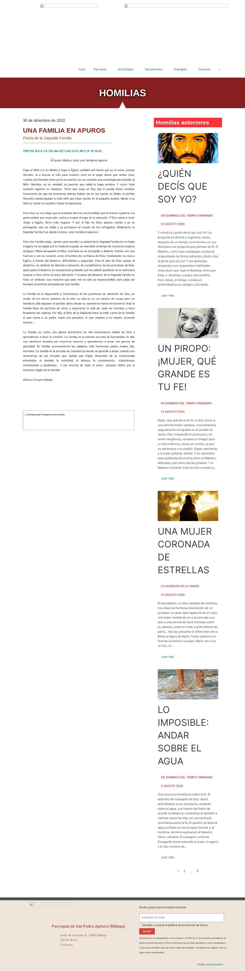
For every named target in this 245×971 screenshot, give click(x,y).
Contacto (204, 69)
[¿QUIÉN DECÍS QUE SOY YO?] (188, 148)
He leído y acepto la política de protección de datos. (175, 925)
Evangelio (180, 69)
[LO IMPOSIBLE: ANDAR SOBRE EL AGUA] (188, 684)
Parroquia (100, 69)
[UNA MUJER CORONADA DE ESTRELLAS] (188, 506)
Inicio (82, 69)
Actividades (126, 69)
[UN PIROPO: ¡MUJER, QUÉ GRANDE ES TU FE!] (188, 323)
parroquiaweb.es (214, 964)
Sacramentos (154, 69)
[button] (25, 425)
